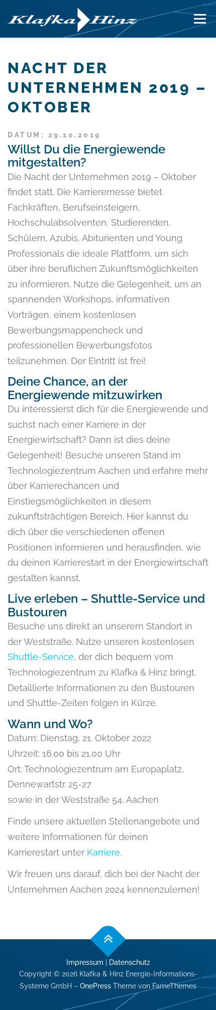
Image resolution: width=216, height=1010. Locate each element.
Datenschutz (129, 962)
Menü (199, 19)
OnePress (95, 986)
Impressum (84, 962)
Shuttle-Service (41, 656)
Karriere (103, 852)
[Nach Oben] (108, 939)
